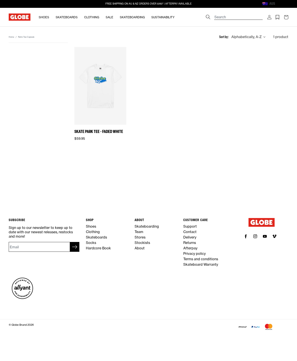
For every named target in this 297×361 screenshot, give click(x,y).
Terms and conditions (200, 259)
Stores (140, 237)
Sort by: (224, 36)
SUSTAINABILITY (163, 17)
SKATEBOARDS (67, 17)
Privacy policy (194, 253)
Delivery (189, 237)
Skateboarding (147, 226)
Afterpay (190, 248)
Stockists (142, 242)
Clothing (93, 232)
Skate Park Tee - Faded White (98, 131)
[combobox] (238, 15)
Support (190, 226)
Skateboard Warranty (200, 264)
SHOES (44, 17)
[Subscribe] (74, 247)
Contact (190, 232)
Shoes (91, 226)
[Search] (208, 17)
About (140, 248)
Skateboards (96, 237)
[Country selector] (279, 4)
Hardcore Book (98, 248)
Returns (189, 242)
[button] (269, 17)
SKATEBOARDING (132, 17)
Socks (91, 242)
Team (139, 232)
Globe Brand (19, 324)
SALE (109, 17)
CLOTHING (91, 17)
